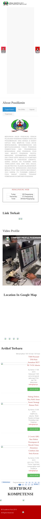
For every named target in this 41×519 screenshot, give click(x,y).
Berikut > (36, 484)
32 (35, 482)
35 (22, 484)
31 (32, 482)
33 (38, 482)
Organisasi (8, 114)
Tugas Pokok (9, 109)
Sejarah (31, 109)
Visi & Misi (21, 109)
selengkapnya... (34, 384)
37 (29, 484)
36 (25, 484)
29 (26, 482)
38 (32, 484)
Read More (34, 389)
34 (19, 484)
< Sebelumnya (6, 482)
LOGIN (5, 515)
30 (29, 482)
